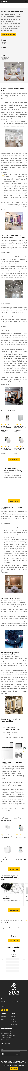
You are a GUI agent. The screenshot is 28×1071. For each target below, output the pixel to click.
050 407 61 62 (4, 1004)
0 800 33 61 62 (4, 1001)
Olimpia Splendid (14, 1021)
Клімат (2, 1019)
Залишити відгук (14, 940)
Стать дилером (14, 910)
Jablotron (13, 1016)
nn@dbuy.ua (3, 1006)
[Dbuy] (4, 1)
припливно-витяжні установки (15, 567)
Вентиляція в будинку (6, 1031)
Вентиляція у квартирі (6, 1033)
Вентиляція (3, 1016)
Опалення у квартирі (5, 1039)
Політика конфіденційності (20, 1065)
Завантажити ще (14, 459)
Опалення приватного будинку (8, 1035)
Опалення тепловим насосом (7, 1037)
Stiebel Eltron (14, 1024)
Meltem (12, 1019)
